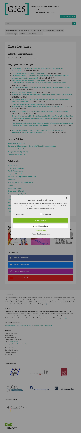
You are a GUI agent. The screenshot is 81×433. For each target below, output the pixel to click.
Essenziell (20, 214)
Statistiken (47, 214)
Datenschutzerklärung (47, 208)
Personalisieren (40, 231)
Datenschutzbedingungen (41, 234)
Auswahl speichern (40, 226)
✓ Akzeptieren (40, 220)
